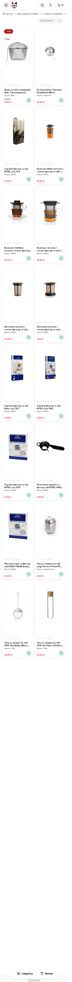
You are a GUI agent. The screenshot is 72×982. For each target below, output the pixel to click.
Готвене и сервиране (53, 14)
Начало (9, 14)
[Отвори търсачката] (42, 5)
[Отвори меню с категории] (6, 5)
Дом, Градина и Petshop (28, 14)
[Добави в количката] (29, 100)
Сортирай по (46, 20)
